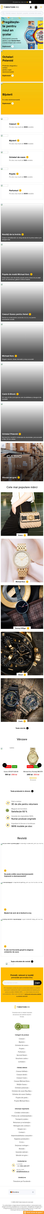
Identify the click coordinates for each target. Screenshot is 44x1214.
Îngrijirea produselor (21, 1139)
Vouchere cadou (22, 1058)
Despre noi (21, 1129)
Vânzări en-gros (21, 1155)
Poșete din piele (21, 1097)
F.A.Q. (21, 1142)
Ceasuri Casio (22, 1078)
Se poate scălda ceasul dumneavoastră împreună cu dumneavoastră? (18, 875)
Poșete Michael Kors (21, 1101)
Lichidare (21, 1062)
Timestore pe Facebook (21, 1181)
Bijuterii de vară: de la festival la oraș (17, 913)
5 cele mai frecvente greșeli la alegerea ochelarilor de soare (18, 951)
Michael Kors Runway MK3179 (33, 772)
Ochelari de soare (21, 1045)
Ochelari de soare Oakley (21, 1094)
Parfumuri (21, 1052)
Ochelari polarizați (21, 1088)
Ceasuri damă (22, 1074)
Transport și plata (21, 1119)
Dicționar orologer (21, 1145)
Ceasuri (21, 1039)
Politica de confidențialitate (22, 1116)
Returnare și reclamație (21, 1122)
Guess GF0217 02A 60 (11, 772)
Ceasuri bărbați (21, 1071)
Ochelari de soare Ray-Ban (21, 1091)
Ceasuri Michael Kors (21, 1081)
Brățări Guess (21, 1084)
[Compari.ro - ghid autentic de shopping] (22, 1029)
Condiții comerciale (22, 1112)
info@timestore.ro (22, 1171)
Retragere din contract (22, 1126)
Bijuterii (21, 1042)
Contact (21, 1132)
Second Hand (21, 1055)
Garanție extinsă (21, 1152)
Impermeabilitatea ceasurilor (21, 1135)
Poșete (21, 1048)
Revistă (21, 1149)
